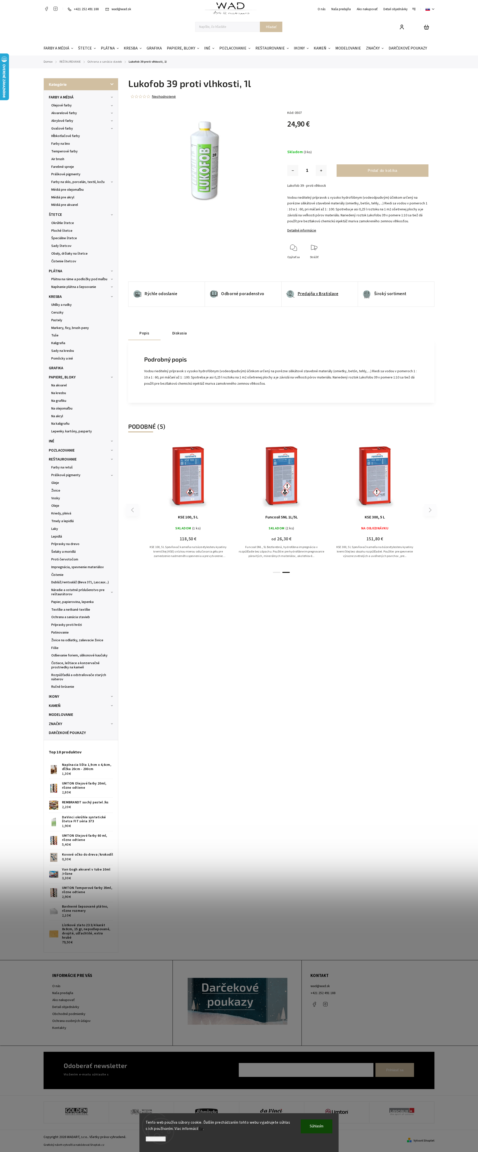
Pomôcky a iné (62, 358)
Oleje (55, 505)
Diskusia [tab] (179, 333)
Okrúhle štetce (62, 223)
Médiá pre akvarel (64, 204)
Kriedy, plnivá (61, 513)
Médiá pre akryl (62, 197)
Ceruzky (57, 312)
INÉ (51, 441)
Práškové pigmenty (65, 174)
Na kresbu (58, 393)
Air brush (57, 159)
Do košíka (363, 478)
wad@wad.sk (320, 986)
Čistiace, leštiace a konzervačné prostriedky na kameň (75, 665)
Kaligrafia (58, 343)
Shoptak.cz (97, 1145)
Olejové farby (61, 105)
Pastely (56, 320)
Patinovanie (60, 632)
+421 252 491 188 (323, 993)
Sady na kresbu (62, 350)
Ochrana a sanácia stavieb (70, 617)
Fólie (55, 647)
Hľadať (271, 27)
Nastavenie (156, 1139)
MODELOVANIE (61, 714)
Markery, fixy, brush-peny (70, 327)
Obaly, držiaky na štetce (69, 253)
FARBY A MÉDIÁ (61, 97)
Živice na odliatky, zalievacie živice (77, 640)
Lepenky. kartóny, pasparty (71, 431)
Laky (54, 528)
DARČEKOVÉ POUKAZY (67, 733)
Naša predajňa (341, 9)
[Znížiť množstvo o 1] (292, 170)
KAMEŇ (54, 705)
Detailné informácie (301, 230)
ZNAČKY (55, 724)
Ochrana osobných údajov (71, 1020)
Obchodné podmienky (68, 1014)
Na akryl (57, 416)
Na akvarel (59, 385)
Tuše (55, 335)
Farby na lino (60, 143)
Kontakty (59, 1027)
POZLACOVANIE (62, 450)
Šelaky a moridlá (63, 551)
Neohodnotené (164, 96)
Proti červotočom (64, 559)
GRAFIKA (56, 368)
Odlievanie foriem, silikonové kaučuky (79, 655)
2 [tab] (286, 572)
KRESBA (55, 296)
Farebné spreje (62, 166)
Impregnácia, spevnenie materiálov (77, 567)
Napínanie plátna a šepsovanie (73, 286)
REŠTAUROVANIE (63, 459)
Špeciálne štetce (64, 238)
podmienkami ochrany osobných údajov (137, 1074)
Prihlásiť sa (395, 1070)
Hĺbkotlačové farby (65, 136)
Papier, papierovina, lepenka (72, 601)
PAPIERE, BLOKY (62, 377)
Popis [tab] (144, 333)
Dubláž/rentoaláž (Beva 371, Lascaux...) (80, 582)
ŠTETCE (55, 214)
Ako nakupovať (367, 9)
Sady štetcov (61, 245)
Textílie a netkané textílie (70, 609)
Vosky (55, 498)
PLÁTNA (55, 271)
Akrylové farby (62, 120)
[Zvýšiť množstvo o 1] (321, 170)
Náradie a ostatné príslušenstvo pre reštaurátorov (78, 592)
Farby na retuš (62, 467)
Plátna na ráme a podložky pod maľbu (79, 279)
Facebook (46, 8)
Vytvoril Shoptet (424, 1141)
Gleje (55, 482)
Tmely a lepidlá (62, 521)
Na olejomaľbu (61, 408)
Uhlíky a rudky (61, 304)
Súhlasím (316, 1126)
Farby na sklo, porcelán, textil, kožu (78, 182)
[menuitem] (60, 48)
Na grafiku (58, 400)
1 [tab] (276, 572)
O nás (321, 9)
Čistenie (57, 574)
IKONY (54, 696)
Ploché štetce (61, 230)
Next (430, 510)
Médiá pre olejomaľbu (67, 189)
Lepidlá (56, 536)
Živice (55, 490)
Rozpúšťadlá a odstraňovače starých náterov (78, 677)
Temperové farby (64, 151)
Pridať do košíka (382, 170)
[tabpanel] (188, 504)
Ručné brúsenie (62, 686)
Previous (133, 510)
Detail (188, 478)
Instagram (55, 8)
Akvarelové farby (64, 113)
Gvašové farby (62, 128)
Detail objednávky (395, 9)
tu (201, 1128)
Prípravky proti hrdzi (66, 624)
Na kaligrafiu (60, 423)
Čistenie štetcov (63, 261)
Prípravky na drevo (65, 544)
